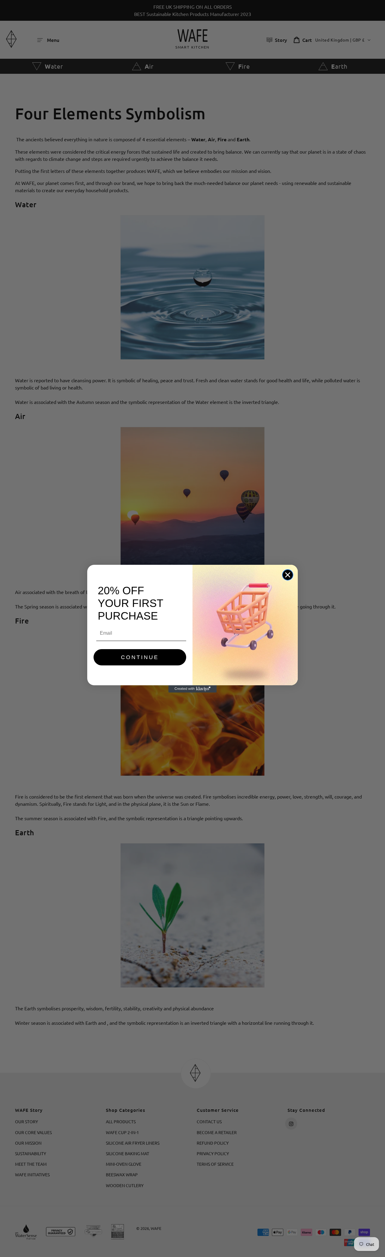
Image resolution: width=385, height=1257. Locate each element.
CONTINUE (140, 657)
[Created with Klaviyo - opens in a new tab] (192, 689)
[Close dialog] (287, 575)
